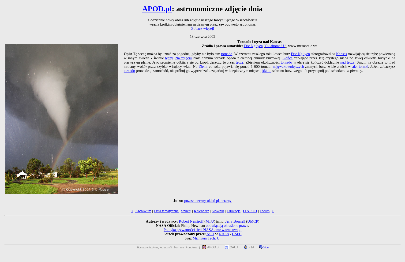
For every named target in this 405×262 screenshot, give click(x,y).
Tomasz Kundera (185, 247)
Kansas (341, 54)
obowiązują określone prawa (227, 226)
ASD (210, 234)
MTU (210, 221)
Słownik (218, 211)
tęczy (169, 58)
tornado (226, 54)
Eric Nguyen (253, 46)
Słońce (287, 58)
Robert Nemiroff (191, 221)
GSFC (237, 234)
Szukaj (186, 211)
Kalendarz (201, 211)
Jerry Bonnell (235, 221)
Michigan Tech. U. (207, 238)
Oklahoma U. (275, 46)
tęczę (239, 62)
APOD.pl (157, 8)
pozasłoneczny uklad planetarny (208, 201)
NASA (224, 234)
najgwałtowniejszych (288, 66)
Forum (265, 211)
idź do (266, 71)
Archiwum (143, 211)
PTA (251, 247)
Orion (265, 247)
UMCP (252, 221)
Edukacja (233, 211)
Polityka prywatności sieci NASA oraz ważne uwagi (202, 230)
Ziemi (203, 66)
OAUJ (233, 247)
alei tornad (360, 66)
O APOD (250, 211)
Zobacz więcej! (202, 28)
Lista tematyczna (166, 211)
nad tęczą (347, 62)
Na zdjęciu (183, 58)
